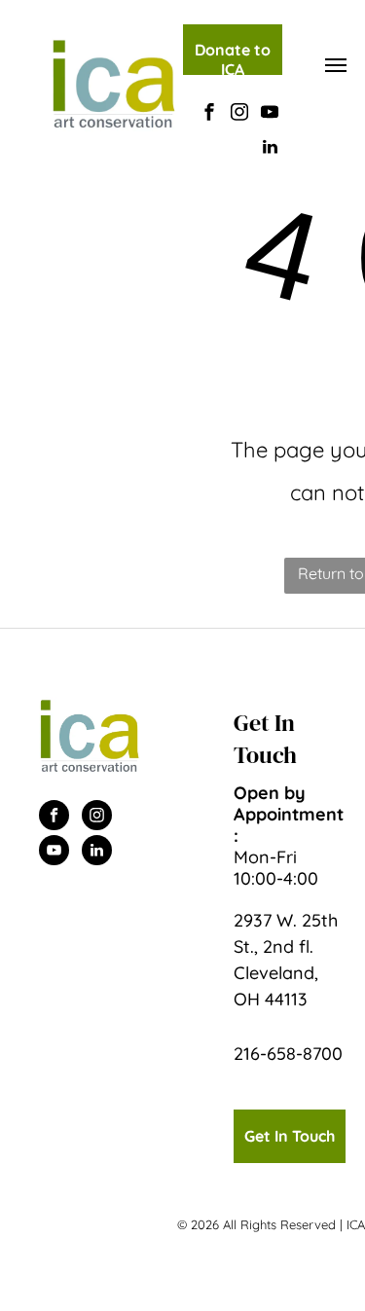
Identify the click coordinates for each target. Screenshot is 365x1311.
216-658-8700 (288, 1053)
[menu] (335, 65)
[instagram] (239, 114)
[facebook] (209, 114)
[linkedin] (269, 149)
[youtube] (269, 114)
